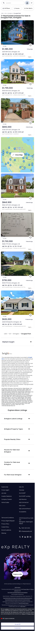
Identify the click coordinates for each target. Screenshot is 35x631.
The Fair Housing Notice (23, 603)
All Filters (7, 8)
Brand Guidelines (6, 530)
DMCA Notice (17, 587)
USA (5, 334)
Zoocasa (21, 490)
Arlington (16, 334)
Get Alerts (29, 8)
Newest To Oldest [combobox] (17, 8)
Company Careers (6, 499)
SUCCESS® (22, 493)
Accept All (17, 624)
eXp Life (21, 487)
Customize (18, 628)
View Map (19, 155)
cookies (7, 609)
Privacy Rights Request (7, 520)
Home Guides (5, 502)
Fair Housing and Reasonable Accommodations (17, 592)
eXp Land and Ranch (25, 508)
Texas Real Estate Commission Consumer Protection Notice (17, 599)
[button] (17, 342)
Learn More (22, 606)
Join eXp (3, 493)
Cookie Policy (5, 527)
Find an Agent (5, 490)
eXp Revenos (22, 499)
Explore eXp (4, 487)
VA (10, 334)
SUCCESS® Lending (24, 496)
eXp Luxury (22, 505)
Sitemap (3, 533)
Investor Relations (6, 496)
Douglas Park (26, 334)
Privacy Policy (5, 523)
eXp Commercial (23, 502)
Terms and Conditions (7, 517)
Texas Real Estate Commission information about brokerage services (17, 598)
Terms (23, 614)
